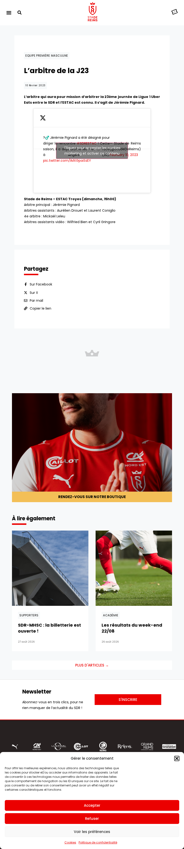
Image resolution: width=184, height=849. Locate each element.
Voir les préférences (92, 831)
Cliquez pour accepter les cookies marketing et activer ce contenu (92, 150)
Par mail (36, 300)
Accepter (92, 805)
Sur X (34, 292)
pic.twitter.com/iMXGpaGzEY (67, 160)
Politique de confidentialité (98, 842)
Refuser (92, 818)
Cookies (70, 842)
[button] (176, 758)
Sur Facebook (41, 284)
